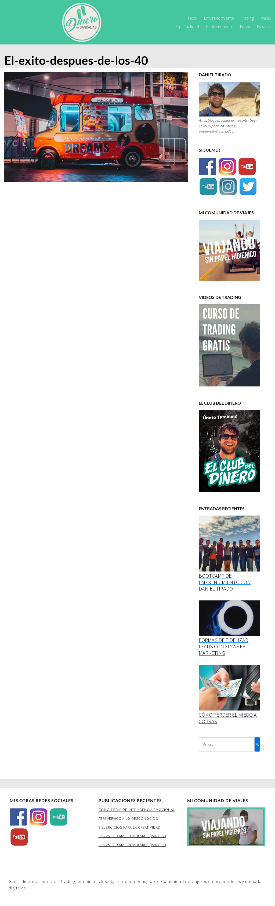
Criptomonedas (219, 26)
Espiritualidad (187, 26)
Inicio (192, 18)
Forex (245, 26)
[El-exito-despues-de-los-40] (96, 129)
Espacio (264, 26)
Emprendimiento (219, 18)
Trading (247, 18)
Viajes (266, 18)
